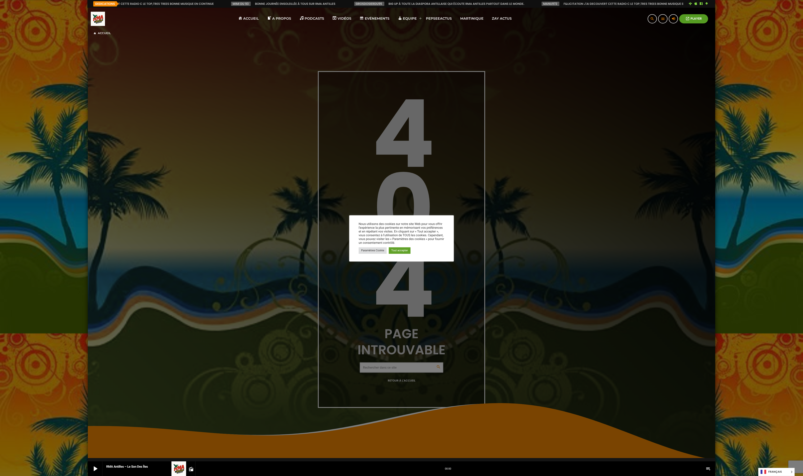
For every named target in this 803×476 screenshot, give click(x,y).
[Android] (706, 3)
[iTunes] (695, 3)
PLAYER (693, 19)
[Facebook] (701, 3)
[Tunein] (690, 3)
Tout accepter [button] (399, 250)
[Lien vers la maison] (98, 19)
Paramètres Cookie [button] (372, 250)
